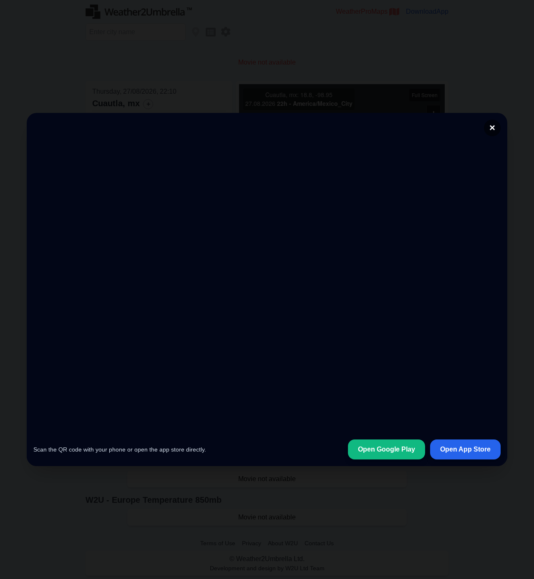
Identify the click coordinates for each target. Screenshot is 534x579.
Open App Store (465, 449)
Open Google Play (386, 449)
